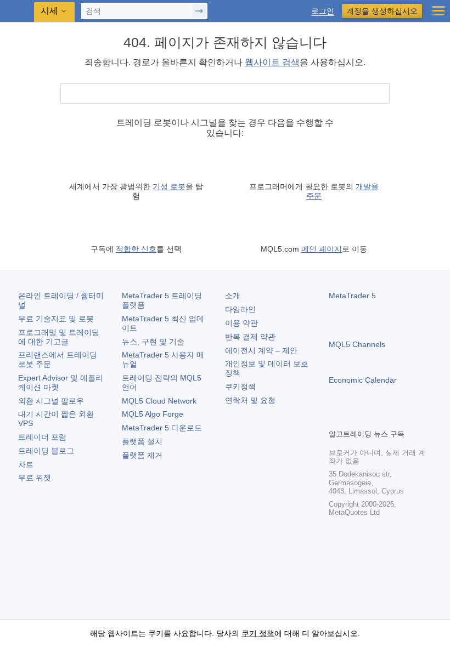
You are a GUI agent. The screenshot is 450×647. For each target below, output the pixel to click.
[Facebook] (335, 418)
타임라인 (240, 309)
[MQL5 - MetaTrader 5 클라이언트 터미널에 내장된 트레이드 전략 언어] (17, 11)
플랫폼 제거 (142, 455)
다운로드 (162, 427)
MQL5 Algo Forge (152, 414)
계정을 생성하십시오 (382, 11)
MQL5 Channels (357, 344)
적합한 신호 (136, 249)
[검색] (380, 93)
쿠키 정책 (257, 633)
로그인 (322, 11)
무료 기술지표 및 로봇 (56, 318)
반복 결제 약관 (250, 336)
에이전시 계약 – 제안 (261, 350)
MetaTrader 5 (352, 295)
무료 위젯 (34, 477)
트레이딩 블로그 (46, 450)
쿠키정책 (240, 386)
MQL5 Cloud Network (159, 400)
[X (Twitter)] (370, 418)
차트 (25, 464)
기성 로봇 (169, 186)
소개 (232, 295)
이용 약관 (241, 323)
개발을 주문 (342, 191)
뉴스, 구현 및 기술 (153, 341)
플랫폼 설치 (142, 441)
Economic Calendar (363, 380)
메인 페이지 (321, 249)
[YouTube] (388, 418)
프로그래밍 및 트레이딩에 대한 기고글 (58, 337)
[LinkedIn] (405, 418)
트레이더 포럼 (42, 437)
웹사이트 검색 (272, 62)
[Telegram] (352, 418)
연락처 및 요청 (250, 400)
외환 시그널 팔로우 (51, 400)
